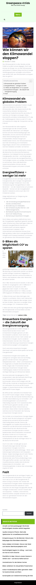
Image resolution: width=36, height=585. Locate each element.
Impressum (18, 583)
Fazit (6, 93)
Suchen (5, 510)
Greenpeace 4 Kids (18, 3)
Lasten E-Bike (22, 315)
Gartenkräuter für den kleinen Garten (15, 562)
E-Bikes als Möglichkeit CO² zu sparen (16, 88)
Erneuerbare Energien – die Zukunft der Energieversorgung (17, 90)
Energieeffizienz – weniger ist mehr (16, 86)
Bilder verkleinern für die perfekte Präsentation (18, 566)
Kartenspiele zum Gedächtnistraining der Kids (18, 576)
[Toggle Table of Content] (30, 81)
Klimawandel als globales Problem (15, 83)
